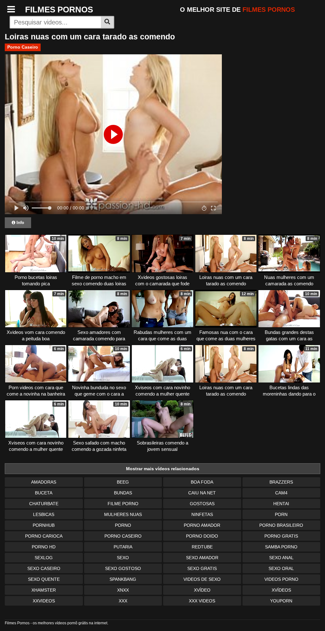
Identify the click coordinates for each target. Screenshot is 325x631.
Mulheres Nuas (123, 514)
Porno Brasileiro (281, 525)
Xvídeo (202, 590)
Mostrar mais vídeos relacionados (162, 468)
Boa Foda (202, 482)
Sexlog (44, 557)
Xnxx (123, 590)
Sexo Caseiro (43, 568)
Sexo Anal (281, 557)
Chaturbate (43, 503)
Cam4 (281, 492)
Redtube (202, 546)
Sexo (123, 557)
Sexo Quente (44, 579)
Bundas (123, 492)
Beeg (123, 482)
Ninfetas (202, 514)
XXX (123, 600)
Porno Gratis (281, 536)
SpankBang (122, 579)
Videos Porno (281, 579)
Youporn (281, 600)
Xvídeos (281, 590)
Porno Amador (202, 525)
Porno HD (44, 546)
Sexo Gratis (202, 568)
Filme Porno (123, 503)
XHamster (43, 590)
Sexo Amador (202, 557)
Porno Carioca (44, 536)
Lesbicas (43, 514)
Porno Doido (202, 536)
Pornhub (44, 525)
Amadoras (43, 482)
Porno (123, 525)
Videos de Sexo (202, 579)
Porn (281, 514)
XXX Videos (202, 600)
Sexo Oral (281, 568)
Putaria (123, 546)
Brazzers (281, 482)
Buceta (43, 492)
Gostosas (202, 503)
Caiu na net (202, 492)
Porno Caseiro (22, 47)
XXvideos (44, 600)
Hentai (281, 503)
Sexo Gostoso (123, 568)
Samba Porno (281, 546)
